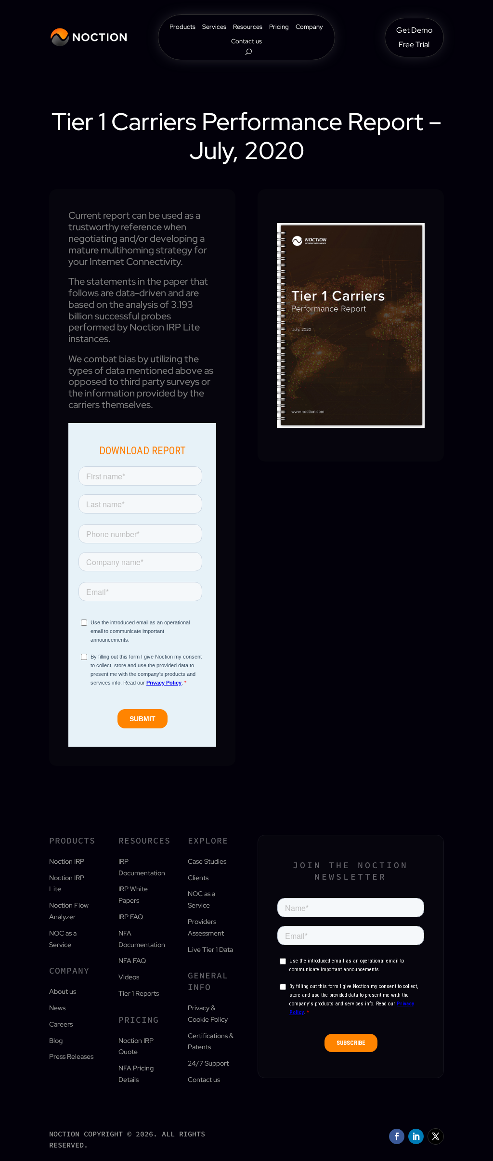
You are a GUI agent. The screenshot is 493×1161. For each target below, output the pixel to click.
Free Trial (414, 45)
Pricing (279, 27)
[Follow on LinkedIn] (416, 1136)
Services (214, 27)
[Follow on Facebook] (396, 1136)
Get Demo (414, 31)
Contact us (246, 41)
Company (309, 27)
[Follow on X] (436, 1136)
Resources (247, 27)
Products (182, 27)
